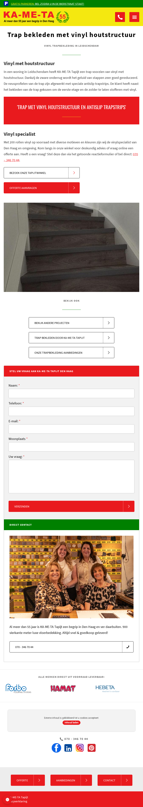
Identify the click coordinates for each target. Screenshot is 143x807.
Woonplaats (18, 439)
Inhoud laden (71, 722)
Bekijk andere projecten (51, 323)
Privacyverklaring (16, 801)
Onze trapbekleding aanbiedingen (58, 352)
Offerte (22, 780)
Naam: (14, 385)
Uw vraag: (17, 456)
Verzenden (21, 506)
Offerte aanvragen (23, 188)
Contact (109, 780)
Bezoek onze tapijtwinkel (27, 173)
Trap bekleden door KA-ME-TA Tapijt (59, 338)
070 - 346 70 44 (120, 17)
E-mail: (14, 421)
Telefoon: (16, 403)
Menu (134, 17)
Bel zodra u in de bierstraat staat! (47, 4)
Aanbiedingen (65, 780)
